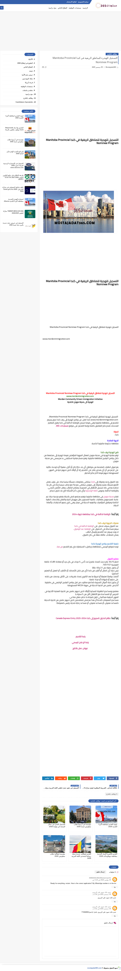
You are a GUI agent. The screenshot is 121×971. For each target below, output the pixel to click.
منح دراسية (52, 8)
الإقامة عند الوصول (82, 529)
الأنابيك (30, 59)
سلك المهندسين (27, 79)
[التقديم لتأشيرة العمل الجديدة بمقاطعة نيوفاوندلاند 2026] (106, 844)
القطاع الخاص (62, 8)
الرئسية (85, 8)
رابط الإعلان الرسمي (80, 642)
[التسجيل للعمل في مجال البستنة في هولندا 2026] (54, 814)
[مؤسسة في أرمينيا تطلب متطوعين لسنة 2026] (80, 814)
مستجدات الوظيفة (75, 8)
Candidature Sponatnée (24, 102)
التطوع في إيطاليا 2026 (25, 63)
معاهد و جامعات (28, 90)
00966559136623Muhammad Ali (100, 878)
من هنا (60, 547)
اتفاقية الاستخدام (71, 2)
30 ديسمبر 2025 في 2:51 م (102, 909)
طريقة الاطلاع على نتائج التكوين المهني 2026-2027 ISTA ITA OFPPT (13, 177)
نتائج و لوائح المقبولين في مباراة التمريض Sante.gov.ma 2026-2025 (13, 189)
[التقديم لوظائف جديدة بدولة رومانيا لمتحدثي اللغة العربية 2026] (80, 844)
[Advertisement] (60, 32)
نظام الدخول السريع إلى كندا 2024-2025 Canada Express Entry (83, 618)
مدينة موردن (108, 496)
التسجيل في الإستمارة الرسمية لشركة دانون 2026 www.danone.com (13, 165)
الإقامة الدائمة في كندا (84, 526)
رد (114, 887)
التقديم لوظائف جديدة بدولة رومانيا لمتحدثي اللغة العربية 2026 (81, 856)
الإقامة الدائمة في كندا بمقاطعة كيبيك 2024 (91, 514)
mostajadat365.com (94, 968)
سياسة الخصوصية (83, 2)
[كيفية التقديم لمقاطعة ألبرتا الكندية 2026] (106, 814)
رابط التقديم (80, 636)
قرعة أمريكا (29, 82)
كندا (93, 482)
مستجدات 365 (62, 426)
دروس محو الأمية (27, 75)
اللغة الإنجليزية (91, 491)
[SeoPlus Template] (119, 968)
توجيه (31, 71)
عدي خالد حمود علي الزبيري (101, 892)
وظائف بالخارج (112, 54)
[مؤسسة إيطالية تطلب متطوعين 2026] (54, 844)
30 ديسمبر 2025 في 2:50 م (102, 894)
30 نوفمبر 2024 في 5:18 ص (101, 880)
